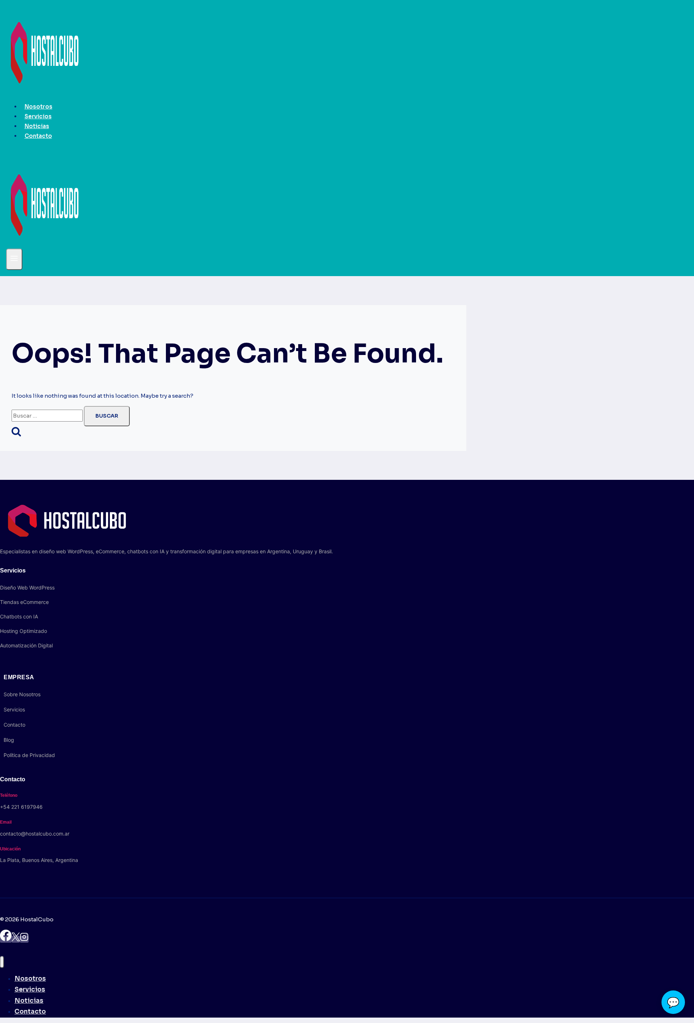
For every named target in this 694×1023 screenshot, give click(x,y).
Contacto (38, 135)
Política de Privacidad (29, 755)
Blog (9, 740)
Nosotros (38, 106)
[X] (16, 939)
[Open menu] (14, 259)
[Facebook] (6, 939)
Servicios (38, 116)
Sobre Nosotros (22, 694)
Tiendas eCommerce (24, 602)
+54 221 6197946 (21, 807)
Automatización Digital (26, 645)
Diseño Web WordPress (27, 587)
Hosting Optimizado (23, 631)
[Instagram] (24, 939)
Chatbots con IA (19, 616)
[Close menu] (2, 962)
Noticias (37, 126)
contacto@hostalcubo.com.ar (34, 833)
